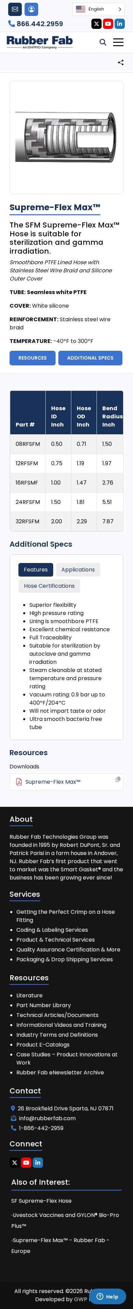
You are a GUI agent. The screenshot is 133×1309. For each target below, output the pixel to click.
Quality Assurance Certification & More (68, 949)
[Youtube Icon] (108, 24)
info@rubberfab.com (47, 1118)
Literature (29, 995)
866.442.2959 (39, 24)
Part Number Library (43, 1005)
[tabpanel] (66, 666)
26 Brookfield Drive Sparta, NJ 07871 (66, 1108)
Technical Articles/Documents (57, 1015)
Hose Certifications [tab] (49, 586)
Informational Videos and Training (61, 1025)
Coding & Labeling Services (52, 930)
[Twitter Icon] (96, 24)
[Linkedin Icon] (120, 24)
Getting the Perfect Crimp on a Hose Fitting (65, 916)
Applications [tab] (78, 570)
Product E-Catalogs (43, 1045)
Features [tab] (36, 570)
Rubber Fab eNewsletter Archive (60, 1072)
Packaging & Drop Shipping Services (64, 959)
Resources (32, 357)
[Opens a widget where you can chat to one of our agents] (107, 1297)
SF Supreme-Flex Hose (41, 1201)
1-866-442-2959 (41, 1128)
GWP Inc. (86, 1299)
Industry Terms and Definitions (57, 1035)
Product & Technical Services (55, 940)
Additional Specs (90, 357)
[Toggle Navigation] (118, 42)
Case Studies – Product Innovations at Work (67, 1059)
